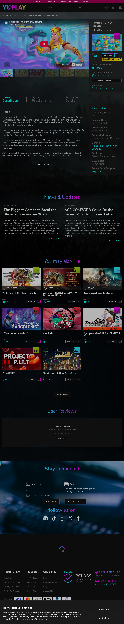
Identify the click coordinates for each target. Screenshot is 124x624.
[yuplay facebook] (78, 518)
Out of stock (30, 341)
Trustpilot (68, 572)
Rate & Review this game (103, 30)
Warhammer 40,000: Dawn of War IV (19, 293)
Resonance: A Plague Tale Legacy (98, 293)
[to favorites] (116, 55)
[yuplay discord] (45, 518)
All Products (32, 578)
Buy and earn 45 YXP (112, 59)
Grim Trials (48, 333)
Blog (45, 578)
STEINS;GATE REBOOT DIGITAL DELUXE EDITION (101, 334)
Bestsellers (31, 582)
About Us (8, 578)
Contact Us (48, 591)
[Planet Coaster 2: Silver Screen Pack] (62, 359)
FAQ (45, 587)
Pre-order (31, 301)
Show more (62, 394)
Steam (99, 68)
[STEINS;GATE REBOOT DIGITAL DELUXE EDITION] (102, 319)
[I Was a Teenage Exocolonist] (21, 319)
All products (15, 15)
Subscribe (51, 502)
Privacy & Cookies (11, 587)
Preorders (31, 587)
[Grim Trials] (62, 319)
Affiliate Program (50, 582)
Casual (107, 145)
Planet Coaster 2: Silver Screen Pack (59, 373)
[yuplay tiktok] (53, 518)
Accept (40, 495)
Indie (115, 145)
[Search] (80, 7)
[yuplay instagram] (62, 518)
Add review (62, 439)
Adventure (27, 15)
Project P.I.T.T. (8, 373)
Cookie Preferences (12, 591)
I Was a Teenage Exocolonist (15, 333)
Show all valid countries (106, 80)
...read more (53, 238)
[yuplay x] (70, 518)
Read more (43, 164)
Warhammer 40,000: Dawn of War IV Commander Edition (60, 294)
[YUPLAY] (14, 7)
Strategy (96, 148)
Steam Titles (32, 591)
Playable (96, 171)
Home (5, 15)
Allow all (104, 609)
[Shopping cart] (113, 7)
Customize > (104, 618)
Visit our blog (75, 502)
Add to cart (108, 55)
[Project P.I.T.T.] (21, 359)
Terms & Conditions (43, 495)
